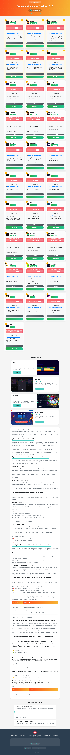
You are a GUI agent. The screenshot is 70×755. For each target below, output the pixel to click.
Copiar (17, 58)
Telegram (28, 748)
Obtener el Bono (14, 76)
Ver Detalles (14, 43)
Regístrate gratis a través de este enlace (13, 33)
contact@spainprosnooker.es (40, 748)
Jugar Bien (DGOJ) (36, 743)
